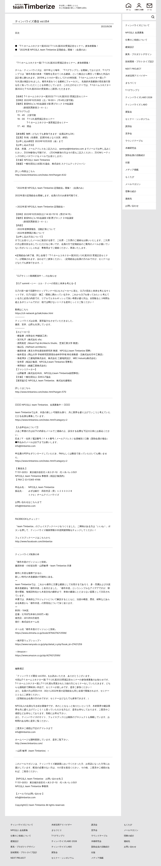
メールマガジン (133, 184)
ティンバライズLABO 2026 (138, 97)
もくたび (129, 177)
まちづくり (130, 83)
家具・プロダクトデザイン (138, 54)
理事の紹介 (130, 191)
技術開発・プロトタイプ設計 (139, 61)
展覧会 (128, 112)
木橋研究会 (130, 148)
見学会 (128, 133)
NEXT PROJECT (133, 68)
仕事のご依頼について (136, 40)
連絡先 (128, 198)
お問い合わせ (132, 206)
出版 (127, 162)
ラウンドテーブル (134, 140)
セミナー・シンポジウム (137, 119)
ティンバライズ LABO (136, 104)
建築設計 (129, 47)
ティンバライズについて (137, 25)
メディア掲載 (132, 169)
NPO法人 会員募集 (134, 32)
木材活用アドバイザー (136, 75)
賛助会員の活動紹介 (135, 155)
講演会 (128, 126)
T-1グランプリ (132, 90)
